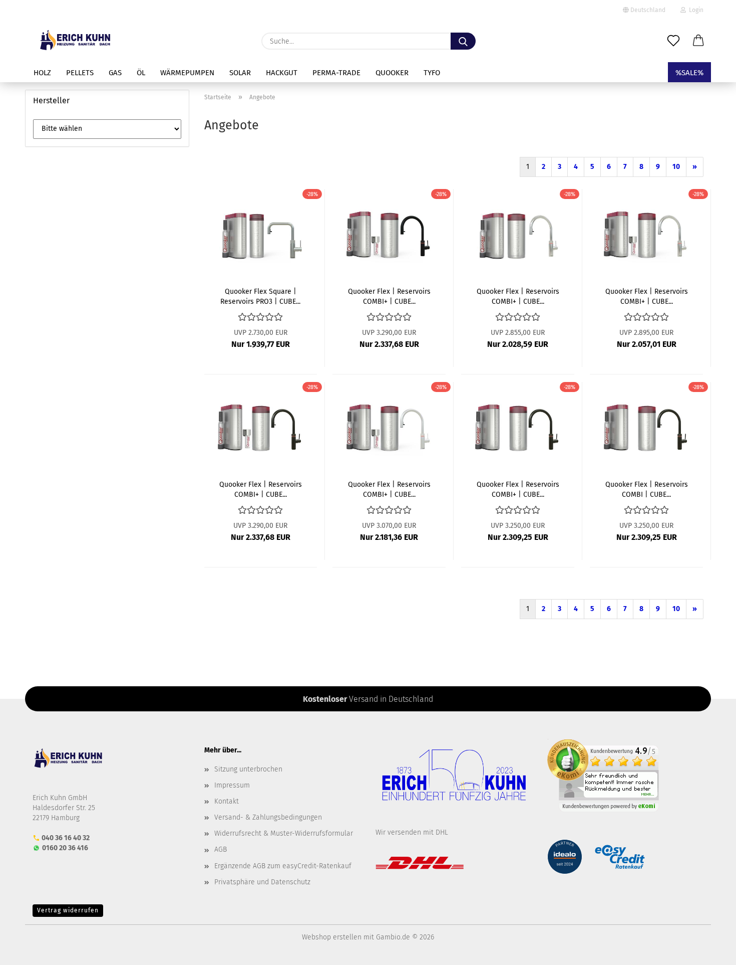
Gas (115, 72)
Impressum (232, 785)
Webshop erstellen (331, 937)
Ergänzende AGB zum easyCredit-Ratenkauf (282, 866)
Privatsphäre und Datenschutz (262, 882)
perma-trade (336, 72)
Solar (240, 72)
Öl (141, 72)
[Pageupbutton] (708, 949)
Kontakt (226, 801)
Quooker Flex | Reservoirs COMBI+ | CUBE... (389, 295)
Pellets (80, 72)
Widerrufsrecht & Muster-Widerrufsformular (283, 833)
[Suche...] (463, 41)
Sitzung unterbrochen (248, 769)
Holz (42, 72)
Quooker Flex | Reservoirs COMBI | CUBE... (646, 488)
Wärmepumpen (187, 72)
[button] (698, 41)
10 (676, 166)
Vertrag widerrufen (68, 910)
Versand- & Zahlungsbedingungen (268, 817)
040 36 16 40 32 (66, 838)
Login (694, 10)
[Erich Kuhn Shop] (75, 40)
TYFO (432, 72)
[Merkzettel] (673, 41)
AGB (220, 849)
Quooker (392, 72)
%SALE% (689, 72)
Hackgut (281, 72)
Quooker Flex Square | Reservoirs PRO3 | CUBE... (260, 295)
